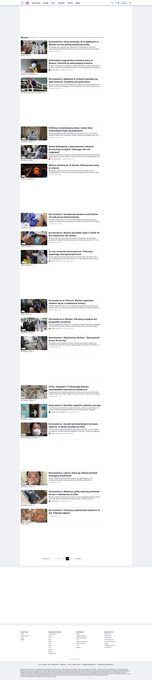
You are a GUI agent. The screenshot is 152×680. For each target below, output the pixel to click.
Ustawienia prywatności (105, 664)
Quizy (53, 3)
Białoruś (50, 651)
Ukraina (50, 636)
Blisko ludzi (36, 3)
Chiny (77, 639)
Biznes (78, 3)
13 (71, 558)
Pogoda (70, 3)
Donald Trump (107, 636)
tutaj (54, 676)
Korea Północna (52, 634)
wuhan (23, 55)
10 (59, 558)
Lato (77, 645)
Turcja (49, 638)
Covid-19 (31, 418)
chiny (27, 55)
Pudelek (22, 639)
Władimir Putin (107, 638)
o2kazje (45, 3)
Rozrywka (61, 3)
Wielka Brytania (52, 653)
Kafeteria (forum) (24, 636)
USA (49, 647)
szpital (23, 523)
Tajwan (50, 645)
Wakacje (78, 647)
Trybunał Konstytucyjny (82, 641)
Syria (49, 643)
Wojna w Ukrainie (80, 643)
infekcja (31, 400)
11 (63, 558)
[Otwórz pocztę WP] (112, 2)
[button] (117, 3)
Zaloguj (124, 3)
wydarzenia (24, 74)
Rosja (49, 639)
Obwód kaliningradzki (81, 638)
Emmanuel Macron (109, 639)
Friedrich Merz (107, 647)
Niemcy (50, 649)
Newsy (78, 634)
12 (67, 558)
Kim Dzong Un (107, 634)
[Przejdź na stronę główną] (22, 4)
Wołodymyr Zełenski (109, 645)
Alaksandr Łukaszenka (109, 641)
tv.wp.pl (22, 638)
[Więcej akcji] (102, 41)
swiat (22, 265)
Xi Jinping (106, 643)
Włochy (50, 641)
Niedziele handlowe (81, 636)
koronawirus (32, 74)
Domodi (22, 634)
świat (22, 437)
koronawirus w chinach (27, 92)
